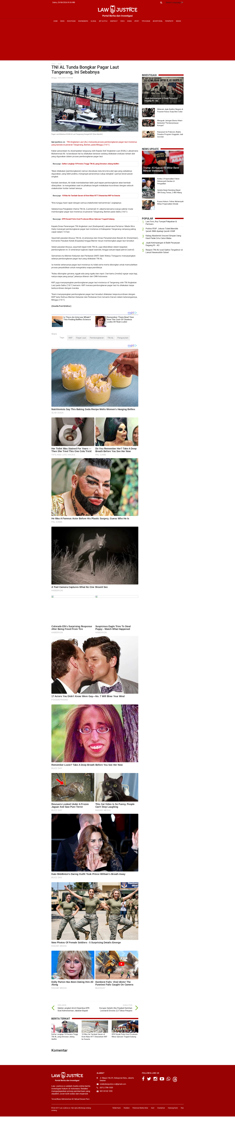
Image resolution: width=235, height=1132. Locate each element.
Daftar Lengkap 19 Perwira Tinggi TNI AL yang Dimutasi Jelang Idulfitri (90, 164)
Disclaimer (161, 1108)
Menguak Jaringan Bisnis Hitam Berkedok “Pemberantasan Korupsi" (169, 123)
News (60, 64)
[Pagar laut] (81, 337)
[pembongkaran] (96, 337)
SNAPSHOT (114, 21)
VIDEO (122, 21)
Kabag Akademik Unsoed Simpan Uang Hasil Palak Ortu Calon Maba (163, 236)
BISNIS (129, 21)
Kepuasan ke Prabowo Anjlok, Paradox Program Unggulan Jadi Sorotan (170, 134)
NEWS (62, 21)
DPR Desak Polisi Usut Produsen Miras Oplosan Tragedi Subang (88, 219)
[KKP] (70, 337)
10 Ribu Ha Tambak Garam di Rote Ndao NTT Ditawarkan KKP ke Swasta (91, 196)
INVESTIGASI (71, 21)
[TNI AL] (110, 337)
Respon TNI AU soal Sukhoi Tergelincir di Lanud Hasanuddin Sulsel (164, 251)
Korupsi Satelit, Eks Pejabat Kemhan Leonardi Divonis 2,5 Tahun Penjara (115, 1009)
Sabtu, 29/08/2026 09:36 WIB (63, 2)
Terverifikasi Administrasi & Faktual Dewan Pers (70, 1099)
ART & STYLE (103, 21)
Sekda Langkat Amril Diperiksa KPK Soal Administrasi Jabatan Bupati (73, 1009)
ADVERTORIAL (158, 21)
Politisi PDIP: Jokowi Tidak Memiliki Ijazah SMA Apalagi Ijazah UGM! (162, 229)
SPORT (136, 21)
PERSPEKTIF (169, 21)
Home (53, 64)
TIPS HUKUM (146, 21)
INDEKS (178, 21)
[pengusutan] (123, 337)
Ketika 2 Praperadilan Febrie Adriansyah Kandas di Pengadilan (168, 181)
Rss (182, 1108)
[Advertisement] (117, 42)
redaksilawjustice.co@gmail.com (113, 1084)
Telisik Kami (116, 1108)
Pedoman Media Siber (140, 1108)
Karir (152, 1108)
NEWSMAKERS (83, 21)
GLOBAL (93, 21)
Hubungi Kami (173, 1108)
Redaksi (126, 1108)
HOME (55, 21)
